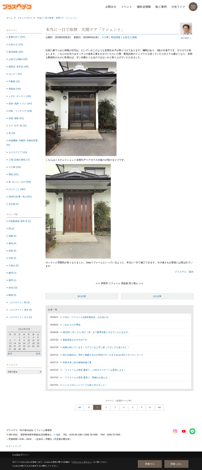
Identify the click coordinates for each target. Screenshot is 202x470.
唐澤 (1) (12, 280)
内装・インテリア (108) (20, 111)
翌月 (38, 353)
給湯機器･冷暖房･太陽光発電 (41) (22, 142)
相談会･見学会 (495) (19, 66)
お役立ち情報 (130, 37)
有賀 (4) (12, 250)
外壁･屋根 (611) (16, 118)
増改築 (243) (15, 88)
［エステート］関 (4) (19, 302)
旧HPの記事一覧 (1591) (20, 196)
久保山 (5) (13, 265)
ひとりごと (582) (17, 189)
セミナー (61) (15, 74)
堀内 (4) (12, 243)
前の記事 (82, 296)
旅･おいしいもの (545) (20, 182)
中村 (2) (12, 258)
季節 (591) (14, 174)
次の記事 (157, 296)
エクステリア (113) (18, 152)
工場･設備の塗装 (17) (19, 159)
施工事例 (161, 7)
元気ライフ (178, 7)
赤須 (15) (13, 287)
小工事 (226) (15, 167)
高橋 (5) (12, 236)
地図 (58, 434)
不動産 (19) (14, 81)
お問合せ (110, 7)
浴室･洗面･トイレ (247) (20, 103)
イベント (126, 7)
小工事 (105, 37)
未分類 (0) (13, 204)
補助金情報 (144, 7)
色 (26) (12, 133)
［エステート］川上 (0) (20, 317)
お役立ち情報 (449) (18, 59)
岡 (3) (11, 228)
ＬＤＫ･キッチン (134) (20, 96)
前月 (10, 353)
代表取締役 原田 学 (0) (20, 221)
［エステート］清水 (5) (20, 310)
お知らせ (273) (16, 44)
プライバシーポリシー (81, 462)
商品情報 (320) (16, 52)
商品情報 (115, 37)
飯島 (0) (12, 295)
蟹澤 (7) (12, 273)
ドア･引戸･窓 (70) (17, 125)
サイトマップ (15, 446)
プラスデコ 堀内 (183, 272)
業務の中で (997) (17, 37)
